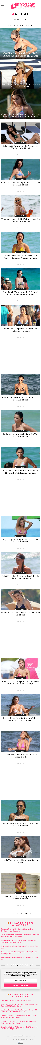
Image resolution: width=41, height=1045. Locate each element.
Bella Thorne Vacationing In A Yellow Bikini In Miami (20, 897)
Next (27, 913)
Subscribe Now (20, 985)
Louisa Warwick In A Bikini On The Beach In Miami (20, 613)
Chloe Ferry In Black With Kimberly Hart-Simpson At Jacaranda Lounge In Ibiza (19, 1028)
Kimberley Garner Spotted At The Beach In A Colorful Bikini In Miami (20, 682)
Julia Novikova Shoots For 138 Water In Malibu (17, 1000)
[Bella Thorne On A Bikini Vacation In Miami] (20, 847)
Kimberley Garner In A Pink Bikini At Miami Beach (20, 755)
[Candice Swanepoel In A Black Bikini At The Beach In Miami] (20, 43)
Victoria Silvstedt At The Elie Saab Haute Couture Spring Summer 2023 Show (18, 1016)
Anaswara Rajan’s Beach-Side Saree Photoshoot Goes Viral (20, 947)
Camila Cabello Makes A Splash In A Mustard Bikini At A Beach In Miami (20, 256)
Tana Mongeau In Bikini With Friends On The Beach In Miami (20, 220)
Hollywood (20, 142)
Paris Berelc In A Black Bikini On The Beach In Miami (20, 435)
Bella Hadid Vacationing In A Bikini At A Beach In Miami (20, 398)
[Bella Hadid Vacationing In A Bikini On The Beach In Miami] (20, 133)
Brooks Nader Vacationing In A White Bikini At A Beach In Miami (20, 719)
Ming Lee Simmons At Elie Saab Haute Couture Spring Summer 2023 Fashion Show (20, 1005)
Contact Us (33, 1039)
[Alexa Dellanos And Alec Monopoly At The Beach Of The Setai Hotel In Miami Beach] (20, 104)
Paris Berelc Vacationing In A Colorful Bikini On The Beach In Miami (20, 293)
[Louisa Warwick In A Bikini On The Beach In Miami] (20, 599)
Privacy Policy (15, 1039)
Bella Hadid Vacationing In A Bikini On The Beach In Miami (20, 147)
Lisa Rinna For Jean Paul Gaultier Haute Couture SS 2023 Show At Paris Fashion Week (19, 1011)
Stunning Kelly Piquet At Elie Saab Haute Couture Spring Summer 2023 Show (18, 1022)
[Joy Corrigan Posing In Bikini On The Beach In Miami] (20, 526)
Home (7, 1039)
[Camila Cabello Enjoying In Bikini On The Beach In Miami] (20, 169)
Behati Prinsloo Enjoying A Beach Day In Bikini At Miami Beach (20, 577)
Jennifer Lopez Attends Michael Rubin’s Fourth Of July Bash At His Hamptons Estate (20, 935)
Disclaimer (24, 1039)
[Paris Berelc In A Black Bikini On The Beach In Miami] (20, 421)
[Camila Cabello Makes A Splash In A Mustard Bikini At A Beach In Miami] (20, 242)
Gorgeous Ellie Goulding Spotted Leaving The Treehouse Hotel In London (17, 930)
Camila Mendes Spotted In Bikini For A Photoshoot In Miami (21, 330)
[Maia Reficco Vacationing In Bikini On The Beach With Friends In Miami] (20, 457)
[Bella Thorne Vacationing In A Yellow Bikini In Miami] (20, 883)
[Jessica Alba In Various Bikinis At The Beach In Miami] (20, 810)
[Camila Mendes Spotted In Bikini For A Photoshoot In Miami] (20, 315)
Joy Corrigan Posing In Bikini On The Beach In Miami (20, 540)
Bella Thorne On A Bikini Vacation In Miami (20, 861)
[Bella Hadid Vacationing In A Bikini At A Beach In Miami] (20, 384)
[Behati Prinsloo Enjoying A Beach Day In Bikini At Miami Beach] (20, 563)
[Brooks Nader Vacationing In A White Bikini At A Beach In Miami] (20, 705)
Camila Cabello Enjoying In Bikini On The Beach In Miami (20, 183)
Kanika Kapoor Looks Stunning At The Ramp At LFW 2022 (19, 958)
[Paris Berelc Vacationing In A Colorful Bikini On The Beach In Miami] (20, 279)
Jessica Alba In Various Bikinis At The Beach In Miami (20, 824)
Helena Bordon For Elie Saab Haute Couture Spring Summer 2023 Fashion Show (18, 941)
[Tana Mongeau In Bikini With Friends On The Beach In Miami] (20, 206)
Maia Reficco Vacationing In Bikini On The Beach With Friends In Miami (20, 471)
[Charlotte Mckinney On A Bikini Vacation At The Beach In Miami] (20, 74)
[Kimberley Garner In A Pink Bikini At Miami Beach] (20, 741)
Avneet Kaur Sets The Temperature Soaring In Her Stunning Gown (19, 953)
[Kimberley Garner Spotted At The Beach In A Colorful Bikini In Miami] (20, 668)
